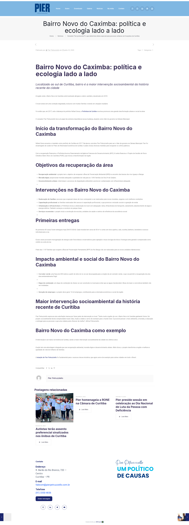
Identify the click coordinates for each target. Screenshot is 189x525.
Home (52, 36)
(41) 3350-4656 (43, 492)
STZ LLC (98, 522)
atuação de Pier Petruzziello (47, 357)
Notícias (60, 36)
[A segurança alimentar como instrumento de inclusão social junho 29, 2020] (183, 517)
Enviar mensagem (44, 499)
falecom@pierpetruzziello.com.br (53, 485)
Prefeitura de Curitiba (89, 111)
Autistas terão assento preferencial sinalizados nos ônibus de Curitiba (52, 432)
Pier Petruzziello (53, 50)
